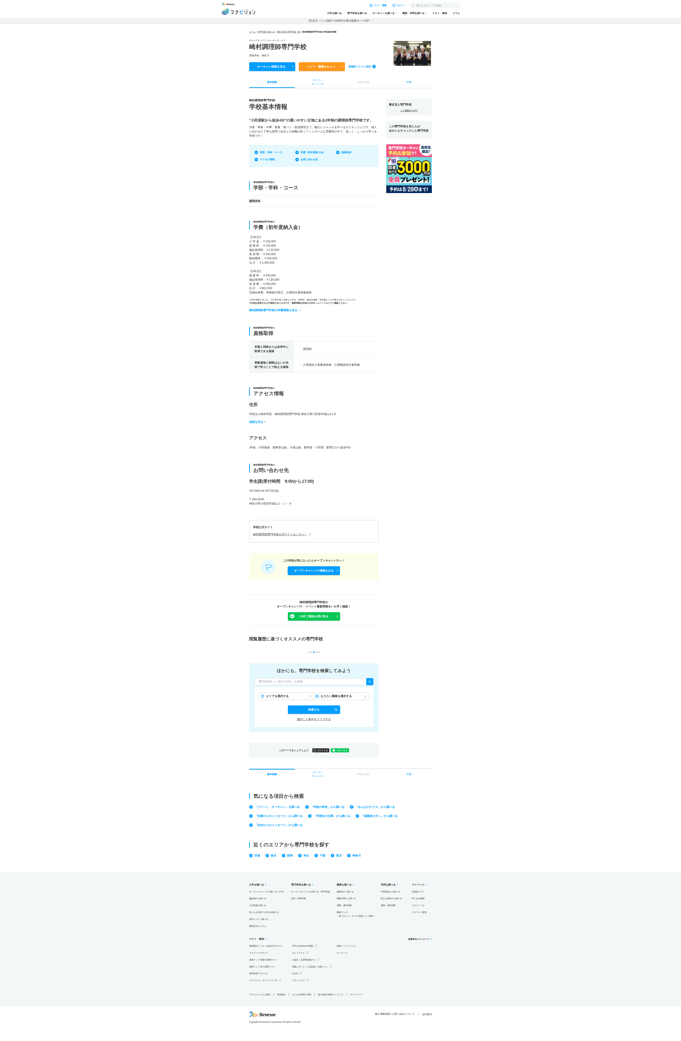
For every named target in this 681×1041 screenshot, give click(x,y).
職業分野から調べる (346, 898)
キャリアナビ (298, 953)
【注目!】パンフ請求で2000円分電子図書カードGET (339, 20)
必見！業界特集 (298, 898)
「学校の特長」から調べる (328, 806)
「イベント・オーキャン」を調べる (277, 806)
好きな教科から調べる (391, 898)
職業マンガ (356, 914)
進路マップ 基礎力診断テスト (263, 960)
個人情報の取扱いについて (330, 994)
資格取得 (346, 152)
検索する (314, 709)
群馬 (290, 855)
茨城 (257, 855)
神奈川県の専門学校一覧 (288, 32)
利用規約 (281, 994)
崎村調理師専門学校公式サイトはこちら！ (280, 534)
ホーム (252, 32)
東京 (339, 855)
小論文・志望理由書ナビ (303, 960)
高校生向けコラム (257, 926)
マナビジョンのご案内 (259, 994)
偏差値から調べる (257, 898)
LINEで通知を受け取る (314, 616)
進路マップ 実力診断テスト (262, 966)
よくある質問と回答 (301, 994)
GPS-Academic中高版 (302, 946)
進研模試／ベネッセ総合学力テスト (266, 946)
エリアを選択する (277, 696)
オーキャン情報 (271, 66)
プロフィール (418, 905)
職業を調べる (344, 884)
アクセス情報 (267, 159)
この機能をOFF (409, 110)
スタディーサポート (258, 953)
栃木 (273, 855)
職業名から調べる (345, 891)
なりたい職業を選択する (336, 696)
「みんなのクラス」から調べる (375, 806)
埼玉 (306, 855)
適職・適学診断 (344, 905)
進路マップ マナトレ (346, 946)
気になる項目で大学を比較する (264, 912)
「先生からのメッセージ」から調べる (278, 824)
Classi (295, 973)
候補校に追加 (359, 66)
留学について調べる (258, 919)
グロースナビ (298, 980)
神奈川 (356, 855)
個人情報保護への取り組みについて (395, 1013)
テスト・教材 (439, 13)
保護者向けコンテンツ (418, 939)
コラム (456, 13)
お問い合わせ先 (309, 159)
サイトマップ (356, 994)
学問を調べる (388, 884)
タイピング (342, 953)
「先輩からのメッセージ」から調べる (278, 815)
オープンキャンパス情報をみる (314, 570)
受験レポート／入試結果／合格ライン (310, 966)
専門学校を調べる (357, 13)
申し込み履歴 (418, 898)
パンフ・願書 (321, 66)
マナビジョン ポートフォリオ (263, 980)
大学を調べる (334, 13)
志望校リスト (418, 891)
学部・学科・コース (271, 152)
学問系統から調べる (390, 891)
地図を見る (256, 421)
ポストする (322, 750)
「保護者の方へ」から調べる (379, 815)
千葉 (322, 855)
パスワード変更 (419, 912)
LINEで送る (342, 750)
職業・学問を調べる (413, 13)
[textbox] (313, 681)
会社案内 (427, 1014)
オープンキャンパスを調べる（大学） (267, 891)
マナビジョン (238, 11)
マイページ (418, 884)
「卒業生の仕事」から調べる (331, 815)
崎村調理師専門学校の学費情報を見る (273, 310)
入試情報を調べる (257, 905)
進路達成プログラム (258, 973)
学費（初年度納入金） (313, 152)
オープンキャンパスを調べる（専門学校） (311, 891)
